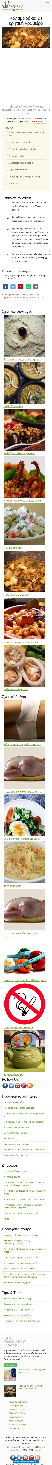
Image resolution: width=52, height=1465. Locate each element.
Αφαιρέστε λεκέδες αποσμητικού (18, 1310)
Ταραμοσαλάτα (12, 886)
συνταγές (38, 1450)
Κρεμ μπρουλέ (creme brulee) (17, 1155)
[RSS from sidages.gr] (30, 1085)
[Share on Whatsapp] (28, 286)
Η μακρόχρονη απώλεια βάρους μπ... (25, 980)
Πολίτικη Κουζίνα (16, 1428)
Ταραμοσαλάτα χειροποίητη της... (22, 359)
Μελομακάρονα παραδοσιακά (17, 1127)
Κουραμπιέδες (10, 1138)
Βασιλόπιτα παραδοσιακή (15, 1133)
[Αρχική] (13, 6)
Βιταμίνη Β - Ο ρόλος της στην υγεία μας (22, 1235)
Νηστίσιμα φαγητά (12, 1177)
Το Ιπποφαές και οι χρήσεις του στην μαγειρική (24, 1199)
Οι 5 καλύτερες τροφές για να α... (22, 838)
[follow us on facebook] (5, 1085)
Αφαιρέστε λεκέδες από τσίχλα (17, 1315)
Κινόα (6, 1219)
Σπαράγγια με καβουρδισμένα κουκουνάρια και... (25, 1150)
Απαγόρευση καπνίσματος (18, 1027)
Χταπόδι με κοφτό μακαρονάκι (21, 642)
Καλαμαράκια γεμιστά (16, 689)
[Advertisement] (26, 76)
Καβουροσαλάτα (13, 547)
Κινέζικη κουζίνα (16, 1421)
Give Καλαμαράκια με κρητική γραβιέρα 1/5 (33, 121)
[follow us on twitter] (11, 1085)
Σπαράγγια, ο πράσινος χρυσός (18, 1282)
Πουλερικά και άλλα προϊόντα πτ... (23, 791)
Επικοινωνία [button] (10, 1365)
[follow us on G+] (24, 1085)
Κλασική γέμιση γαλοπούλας (16, 1144)
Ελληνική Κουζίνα (17, 1413)
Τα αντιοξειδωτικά (13, 1074)
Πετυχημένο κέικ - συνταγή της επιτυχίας (22, 1321)
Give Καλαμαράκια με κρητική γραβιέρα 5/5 (41, 121)
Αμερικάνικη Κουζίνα (18, 1402)
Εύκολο (25, 122)
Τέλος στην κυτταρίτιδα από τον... (22, 744)
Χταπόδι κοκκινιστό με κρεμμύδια (22, 500)
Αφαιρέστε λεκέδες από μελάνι (17, 1304)
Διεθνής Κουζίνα (16, 1409)
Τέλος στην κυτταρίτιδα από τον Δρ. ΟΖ (21, 1268)
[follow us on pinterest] (17, 1085)
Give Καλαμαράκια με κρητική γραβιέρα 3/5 (37, 121)
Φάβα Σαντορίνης (14, 406)
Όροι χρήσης (13, 1447)
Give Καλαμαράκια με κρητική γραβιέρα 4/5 (39, 121)
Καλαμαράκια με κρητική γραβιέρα (19, 1108)
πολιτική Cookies (28, 1447)
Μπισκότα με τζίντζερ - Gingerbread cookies (23, 1122)
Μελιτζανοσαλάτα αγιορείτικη (20, 453)
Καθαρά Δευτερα (24, 119)
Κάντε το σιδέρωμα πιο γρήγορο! (18, 1299)
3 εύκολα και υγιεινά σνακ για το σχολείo (22, 1263)
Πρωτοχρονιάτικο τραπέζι (15, 1171)
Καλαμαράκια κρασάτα (16, 595)
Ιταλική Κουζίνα (16, 1417)
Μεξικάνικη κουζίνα (17, 1425)
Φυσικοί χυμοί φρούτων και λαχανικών (21, 1213)
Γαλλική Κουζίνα (16, 1406)
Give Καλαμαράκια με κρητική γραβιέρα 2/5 (35, 121)
